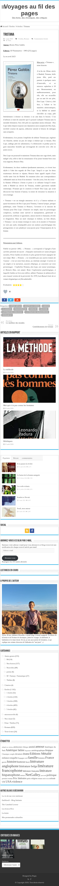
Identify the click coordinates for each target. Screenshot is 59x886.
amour (46, 306)
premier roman (7, 778)
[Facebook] (32, 531)
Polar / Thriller (10, 723)
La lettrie (5, 813)
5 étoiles (10, 709)
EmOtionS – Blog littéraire (12, 800)
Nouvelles (10, 668)
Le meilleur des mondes (15, 322)
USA (9, 781)
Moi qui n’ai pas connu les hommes (18, 405)
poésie (9, 672)
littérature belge (28, 766)
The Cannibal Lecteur (10, 804)
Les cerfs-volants (23, 486)
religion (34, 778)
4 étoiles (19, 26)
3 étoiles (10, 701)
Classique (7, 309)
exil (26, 758)
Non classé (8, 719)
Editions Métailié (40, 753)
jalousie (43, 309)
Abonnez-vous (10, 558)
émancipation (20, 309)
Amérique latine (15, 750)
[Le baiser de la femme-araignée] (9, 478)
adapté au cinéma (32, 306)
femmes (41, 758)
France (49, 757)
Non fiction (11, 663)
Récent (16, 458)
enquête (14, 758)
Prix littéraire (19, 778)
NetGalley (32, 775)
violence (17, 781)
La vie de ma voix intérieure (12, 796)
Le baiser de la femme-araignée (28, 475)
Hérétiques (7, 441)
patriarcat (7, 315)
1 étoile (9, 693)
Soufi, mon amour (23, 508)
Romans (26, 39)
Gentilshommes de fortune (43, 326)
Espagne (33, 309)
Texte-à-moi (9, 732)
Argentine (28, 750)
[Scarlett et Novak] (9, 500)
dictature (19, 754)
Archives (5, 861)
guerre (4, 762)
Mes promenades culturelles (12, 817)
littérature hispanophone (37, 312)
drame (26, 753)
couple (12, 754)
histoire (11, 761)
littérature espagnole (12, 312)
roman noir (42, 778)
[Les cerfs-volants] (9, 489)
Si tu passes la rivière (25, 464)
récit (47, 778)
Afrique (25, 747)
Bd (8, 659)
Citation (8, 685)
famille (33, 757)
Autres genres (10, 656)
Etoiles (12, 26)
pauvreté (43, 775)
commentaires (27, 458)
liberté (28, 762)
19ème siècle (15, 306)
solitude (52, 778)
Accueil (5, 26)
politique (52, 774)
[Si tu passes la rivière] (9, 467)
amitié (32, 746)
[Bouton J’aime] (5, 292)
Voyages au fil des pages (29, 10)
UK (3, 782)
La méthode (8, 369)
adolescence (17, 747)
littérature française (31, 771)
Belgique (49, 750)
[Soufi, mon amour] (9, 512)
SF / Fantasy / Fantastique (16, 676)
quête (29, 778)
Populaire (6, 458)
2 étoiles (10, 697)
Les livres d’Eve (8, 809)
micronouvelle (10, 714)
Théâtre (9, 680)
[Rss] (27, 531)
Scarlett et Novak (23, 497)
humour (21, 761)
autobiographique (38, 750)
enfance (6, 758)
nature (22, 775)
